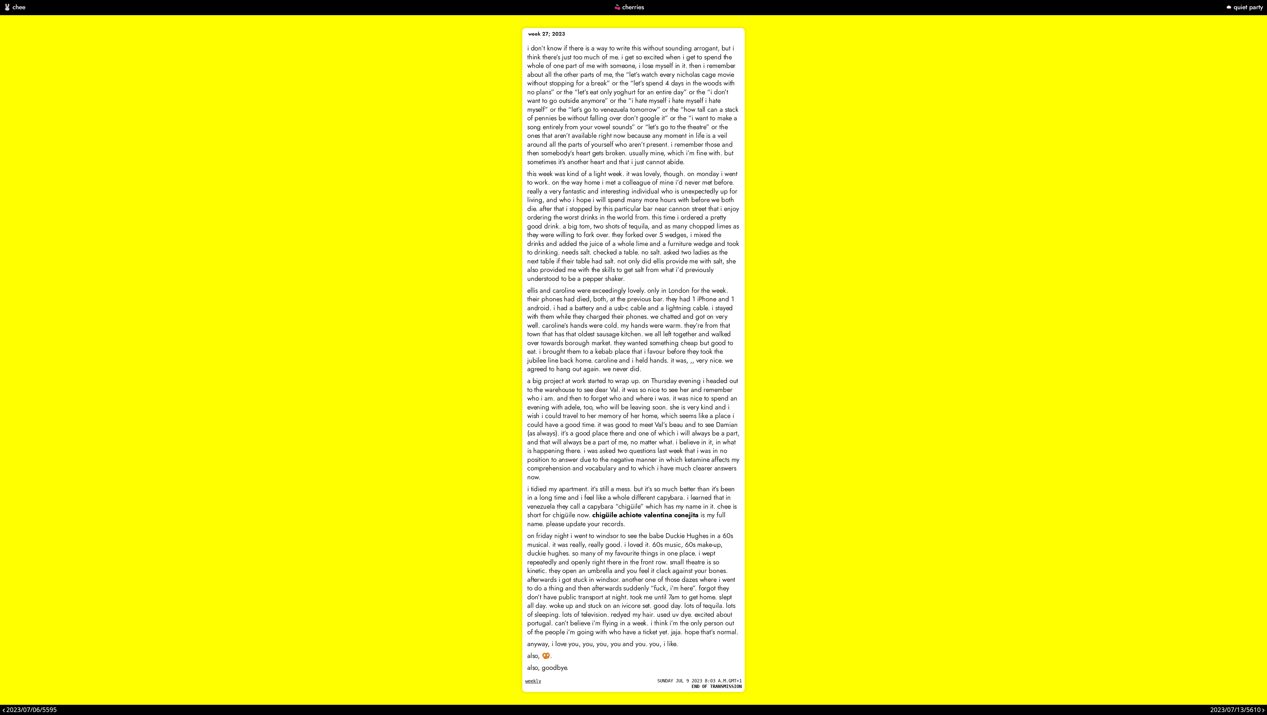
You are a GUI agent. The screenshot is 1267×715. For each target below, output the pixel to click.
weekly (533, 681)
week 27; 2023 (546, 34)
